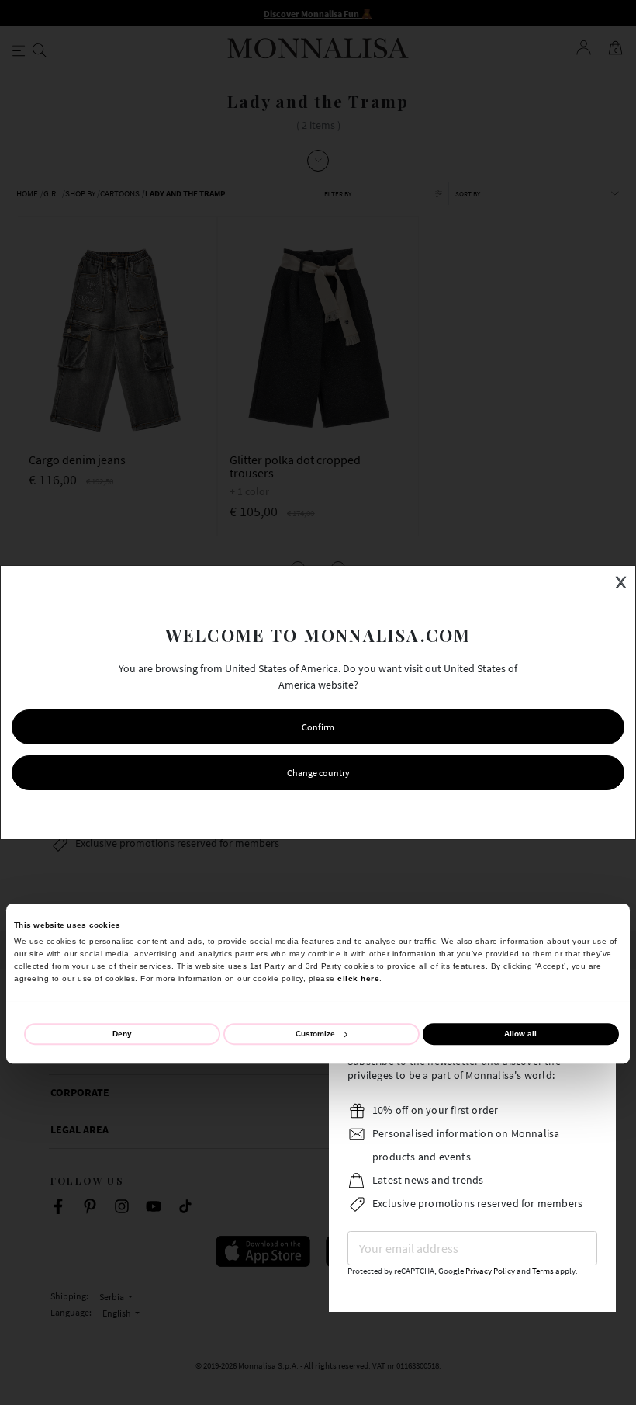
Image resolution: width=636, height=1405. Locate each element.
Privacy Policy (490, 1271)
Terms (543, 1271)
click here (358, 978)
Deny (122, 1033)
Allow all (520, 1033)
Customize (315, 1033)
